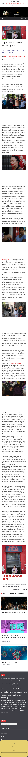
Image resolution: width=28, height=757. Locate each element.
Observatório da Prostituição (9, 704)
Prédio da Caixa (10, 706)
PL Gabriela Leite (21, 704)
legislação (9, 700)
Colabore (3, 739)
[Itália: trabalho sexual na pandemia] (14, 597)
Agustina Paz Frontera (15, 363)
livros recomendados (16, 700)
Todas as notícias (5, 728)
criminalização (17, 681)
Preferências (14, 754)
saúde (6, 710)
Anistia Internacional (14, 678)
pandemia (16, 704)
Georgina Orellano (6, 259)
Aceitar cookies (14, 746)
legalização (3, 700)
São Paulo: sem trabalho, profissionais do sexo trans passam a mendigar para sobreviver (15, 585)
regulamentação (16, 708)
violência (21, 711)
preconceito (4, 706)
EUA (2, 695)
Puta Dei (16, 706)
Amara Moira (4, 678)
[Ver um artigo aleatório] (25, 18)
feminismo (9, 695)
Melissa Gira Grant (24, 700)
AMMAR (10, 272)
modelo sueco (14, 702)
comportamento (22, 678)
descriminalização (8, 683)
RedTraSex (10, 708)
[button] (4, 576)
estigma (24, 692)
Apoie (2, 736)
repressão (2, 710)
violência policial (5, 712)
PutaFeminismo (22, 706)
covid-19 (9, 681)
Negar (14, 750)
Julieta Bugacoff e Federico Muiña (12, 56)
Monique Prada (14, 48)
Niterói (24, 702)
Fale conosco (4, 733)
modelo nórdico (6, 702)
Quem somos (4, 731)
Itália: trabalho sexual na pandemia (17, 589)
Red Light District (4, 708)
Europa (4, 695)
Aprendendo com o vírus (10, 662)
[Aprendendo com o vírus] (14, 647)
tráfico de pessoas (15, 710)
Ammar (8, 678)
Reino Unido (22, 708)
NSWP (2, 704)
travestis (9, 710)
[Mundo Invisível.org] (14, 11)
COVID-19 (4, 39)
